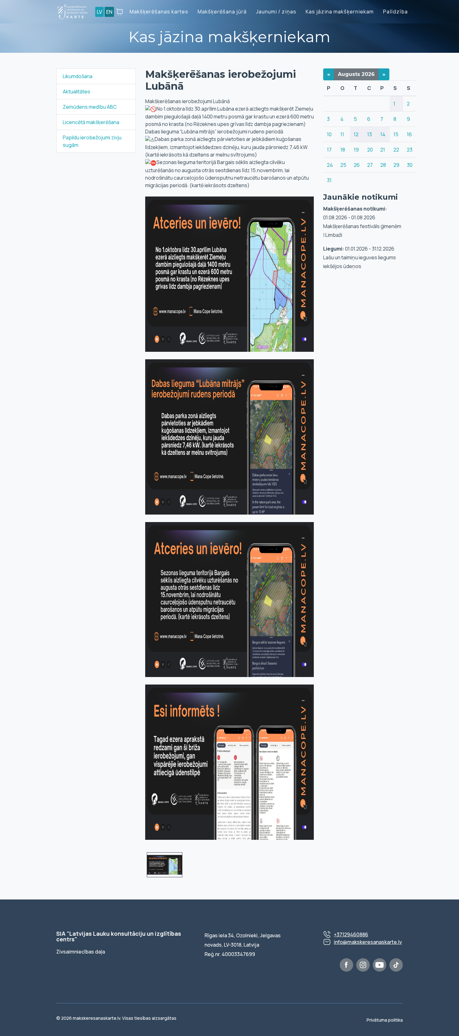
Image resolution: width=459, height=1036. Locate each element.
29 (396, 165)
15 (395, 134)
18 (342, 149)
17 (329, 149)
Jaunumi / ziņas (276, 11)
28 (383, 165)
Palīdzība (395, 11)
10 (329, 134)
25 (343, 165)
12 (356, 134)
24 (330, 165)
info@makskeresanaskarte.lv (368, 942)
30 (409, 165)
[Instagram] (363, 965)
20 (370, 149)
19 (356, 149)
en (109, 11)
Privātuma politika (385, 1020)
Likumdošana (77, 76)
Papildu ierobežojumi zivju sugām (92, 141)
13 (369, 134)
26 (357, 165)
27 (370, 165)
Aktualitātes (76, 91)
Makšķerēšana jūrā (222, 11)
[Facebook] (346, 965)
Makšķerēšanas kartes (159, 11)
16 (409, 134)
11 (342, 134)
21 (382, 149)
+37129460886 (351, 934)
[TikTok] (396, 965)
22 (396, 149)
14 (382, 134)
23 (409, 149)
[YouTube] (379, 965)
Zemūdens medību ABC (90, 106)
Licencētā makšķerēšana (91, 122)
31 (329, 180)
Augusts (356, 74)
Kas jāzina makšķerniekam (340, 11)
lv (99, 11)
